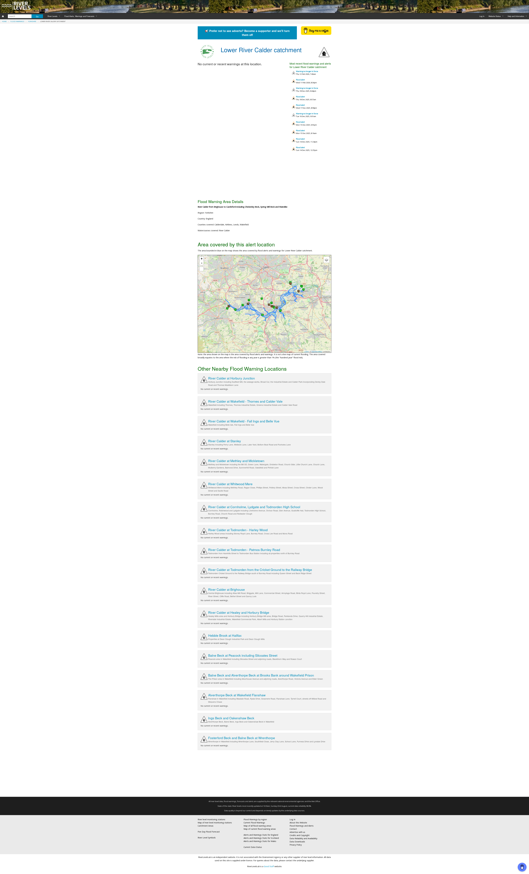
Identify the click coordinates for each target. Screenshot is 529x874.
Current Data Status (253, 847)
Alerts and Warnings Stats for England (261, 835)
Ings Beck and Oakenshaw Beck (231, 718)
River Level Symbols (207, 837)
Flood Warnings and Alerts (302, 825)
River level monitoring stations (211, 819)
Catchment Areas (205, 825)
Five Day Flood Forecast (209, 831)
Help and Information (516, 16)
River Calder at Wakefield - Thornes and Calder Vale (245, 401)
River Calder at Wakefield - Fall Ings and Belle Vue (243, 421)
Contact (293, 829)
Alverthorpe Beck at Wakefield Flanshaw (237, 695)
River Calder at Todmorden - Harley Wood (238, 530)
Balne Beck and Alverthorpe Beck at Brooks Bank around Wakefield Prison (261, 675)
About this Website (298, 822)
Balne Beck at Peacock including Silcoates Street (242, 655)
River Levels (52, 16)
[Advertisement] (264, 176)
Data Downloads (297, 841)
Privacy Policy (296, 844)
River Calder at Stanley (224, 441)
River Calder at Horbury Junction (231, 378)
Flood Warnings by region (255, 819)
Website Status (494, 16)
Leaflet (306, 351)
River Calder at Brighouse (226, 589)
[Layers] (326, 260)
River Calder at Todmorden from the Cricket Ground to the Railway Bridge (260, 569)
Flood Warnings (17, 21)
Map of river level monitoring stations (215, 822)
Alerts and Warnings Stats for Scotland (261, 838)
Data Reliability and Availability (303, 838)
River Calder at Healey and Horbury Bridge (238, 612)
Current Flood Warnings (254, 822)
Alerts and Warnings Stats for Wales (260, 841)
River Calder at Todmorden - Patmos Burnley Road (244, 549)
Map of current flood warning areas (260, 829)
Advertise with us (297, 832)
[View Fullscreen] (201, 269)
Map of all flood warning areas (257, 825)
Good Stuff (269, 866)
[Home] (3, 16)
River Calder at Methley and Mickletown (236, 460)
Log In (481, 16)
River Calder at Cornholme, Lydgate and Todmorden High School (254, 507)
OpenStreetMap (316, 351)
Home (4, 21)
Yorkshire (32, 21)
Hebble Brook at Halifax (225, 635)
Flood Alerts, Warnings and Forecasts (79, 16)
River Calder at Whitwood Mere (230, 484)
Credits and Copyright (300, 835)
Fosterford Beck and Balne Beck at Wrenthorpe (241, 738)
